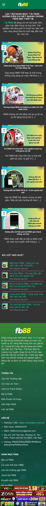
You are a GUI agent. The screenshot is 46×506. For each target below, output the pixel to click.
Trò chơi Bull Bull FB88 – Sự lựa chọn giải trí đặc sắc (25, 305)
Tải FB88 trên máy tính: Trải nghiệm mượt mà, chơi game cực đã (23, 150)
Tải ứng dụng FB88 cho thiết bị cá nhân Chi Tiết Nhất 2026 (23, 108)
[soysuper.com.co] (23, 4)
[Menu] (3, 4)
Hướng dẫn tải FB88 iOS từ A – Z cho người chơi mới (23, 191)
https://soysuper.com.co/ (32, 422)
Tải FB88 (8, 22)
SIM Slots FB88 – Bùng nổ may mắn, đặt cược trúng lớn (24, 264)
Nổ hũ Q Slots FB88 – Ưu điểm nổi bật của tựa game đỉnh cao (26, 285)
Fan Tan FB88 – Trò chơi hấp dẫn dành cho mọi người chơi (25, 274)
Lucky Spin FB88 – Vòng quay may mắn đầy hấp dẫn (26, 295)
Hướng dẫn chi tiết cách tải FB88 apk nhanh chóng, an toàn (23, 233)
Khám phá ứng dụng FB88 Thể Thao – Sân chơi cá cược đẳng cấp (23, 67)
